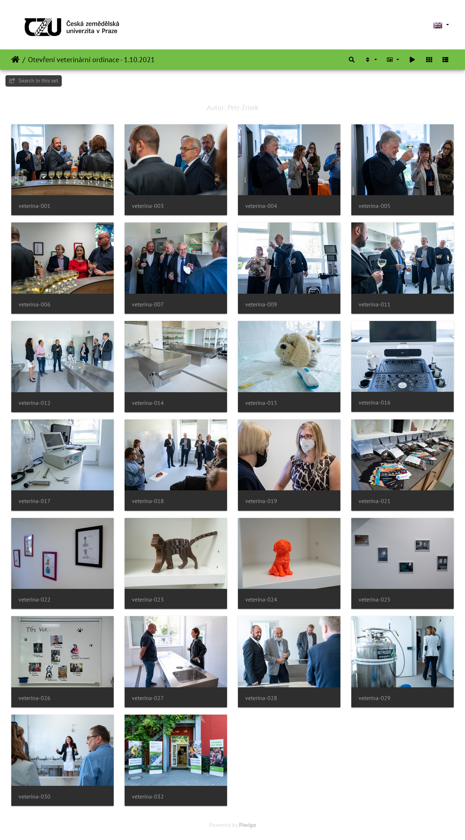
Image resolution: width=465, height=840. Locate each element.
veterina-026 (34, 698)
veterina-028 (261, 698)
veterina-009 (261, 304)
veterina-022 (34, 599)
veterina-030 (34, 796)
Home (15, 59)
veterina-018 (148, 501)
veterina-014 (148, 402)
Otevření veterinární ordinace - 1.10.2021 (91, 59)
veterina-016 (375, 402)
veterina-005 (375, 205)
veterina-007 (148, 304)
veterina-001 (34, 205)
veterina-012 (34, 402)
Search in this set (37, 80)
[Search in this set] (351, 59)
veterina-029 (375, 698)
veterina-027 (148, 698)
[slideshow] (412, 59)
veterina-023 (148, 599)
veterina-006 (34, 304)
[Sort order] (370, 59)
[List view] (445, 59)
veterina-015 (261, 402)
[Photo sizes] (393, 59)
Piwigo (247, 824)
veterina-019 (261, 501)
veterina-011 (375, 304)
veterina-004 (261, 205)
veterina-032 (148, 796)
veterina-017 (34, 501)
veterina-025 (375, 599)
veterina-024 (261, 599)
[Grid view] (429, 59)
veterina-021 (375, 501)
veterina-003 (148, 205)
